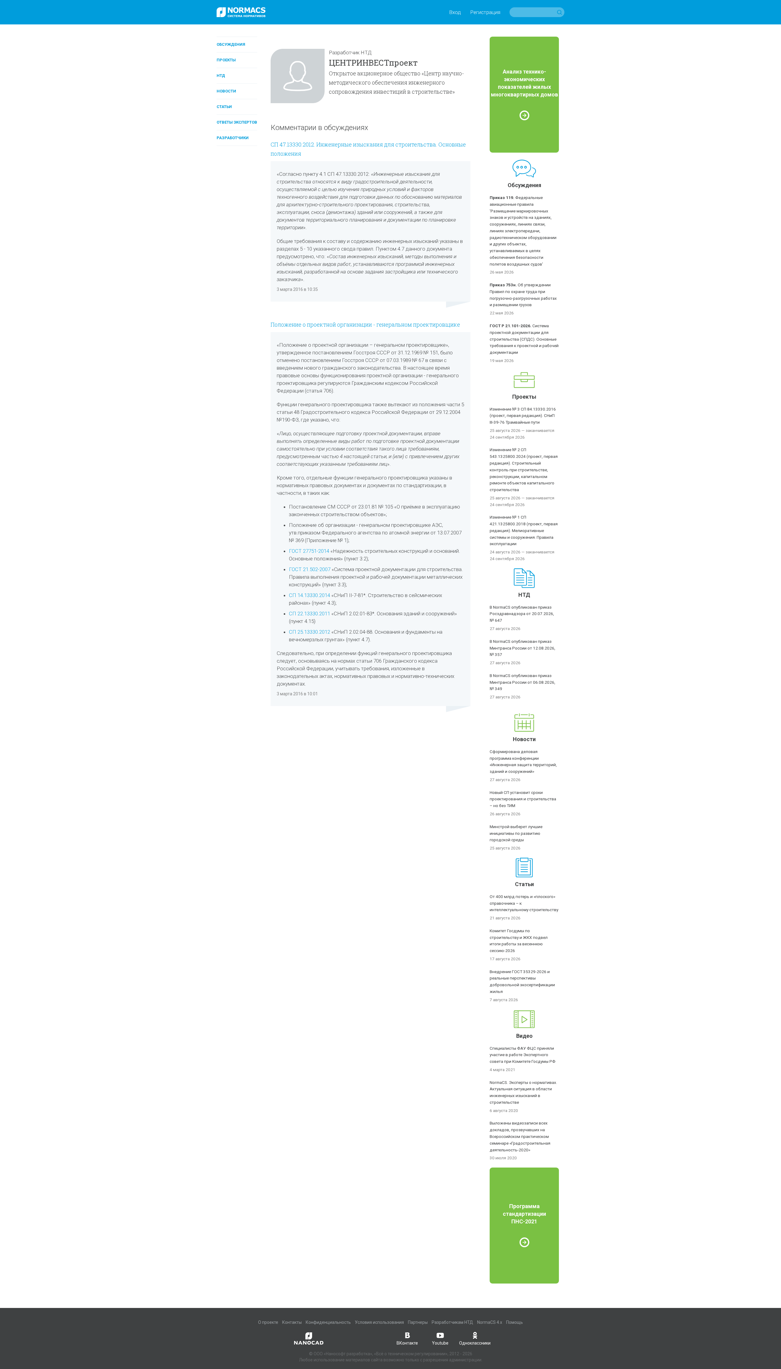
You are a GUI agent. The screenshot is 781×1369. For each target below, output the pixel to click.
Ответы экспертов (237, 122)
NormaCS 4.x (489, 1322)
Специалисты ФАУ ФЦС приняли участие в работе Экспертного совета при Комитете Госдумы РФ (523, 1055)
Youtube (440, 1343)
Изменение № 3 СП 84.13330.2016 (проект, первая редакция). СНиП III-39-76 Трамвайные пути (523, 416)
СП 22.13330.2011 (309, 613)
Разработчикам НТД (452, 1322)
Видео (524, 1036)
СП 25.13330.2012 (310, 632)
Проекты (226, 60)
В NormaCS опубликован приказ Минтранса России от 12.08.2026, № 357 (522, 648)
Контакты (292, 1322)
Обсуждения (231, 44)
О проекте (268, 1322)
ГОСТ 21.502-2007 (309, 569)
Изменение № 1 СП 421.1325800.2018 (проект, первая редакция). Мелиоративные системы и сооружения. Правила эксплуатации (524, 530)
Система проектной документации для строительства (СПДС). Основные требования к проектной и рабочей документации (524, 339)
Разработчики (233, 138)
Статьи (224, 106)
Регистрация (485, 12)
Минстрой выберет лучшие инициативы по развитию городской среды (516, 833)
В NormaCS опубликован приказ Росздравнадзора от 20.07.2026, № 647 (522, 614)
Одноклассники (475, 1343)
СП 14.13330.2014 (310, 595)
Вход (455, 12)
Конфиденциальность (328, 1322)
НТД (221, 75)
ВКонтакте (407, 1343)
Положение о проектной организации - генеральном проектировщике (365, 324)
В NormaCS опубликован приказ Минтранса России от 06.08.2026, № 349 (522, 682)
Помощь (514, 1322)
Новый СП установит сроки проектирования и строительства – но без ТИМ (523, 799)
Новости (226, 91)
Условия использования (379, 1322)
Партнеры (418, 1322)
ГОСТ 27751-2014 (309, 551)
